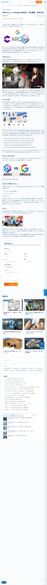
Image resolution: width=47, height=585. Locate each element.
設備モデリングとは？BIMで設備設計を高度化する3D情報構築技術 (17, 407)
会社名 (25, 253)
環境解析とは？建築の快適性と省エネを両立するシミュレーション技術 (17, 403)
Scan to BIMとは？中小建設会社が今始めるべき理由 (14, 378)
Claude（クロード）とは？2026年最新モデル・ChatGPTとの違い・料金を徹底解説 (20, 393)
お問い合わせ (6, 248)
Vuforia (27, 236)
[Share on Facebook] (37, 16)
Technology (24, 368)
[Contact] (45, 290)
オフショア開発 (17, 231)
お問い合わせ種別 (7, 264)
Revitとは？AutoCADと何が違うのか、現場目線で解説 (14, 395)
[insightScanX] (45, 294)
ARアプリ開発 (18, 48)
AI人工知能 (31, 368)
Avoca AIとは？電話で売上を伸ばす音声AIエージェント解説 (15, 382)
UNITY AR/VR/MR (8, 368)
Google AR (29, 102)
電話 (25, 259)
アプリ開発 (25, 186)
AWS (31, 370)
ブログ (6, 5)
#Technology (5, 18)
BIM (13, 370)
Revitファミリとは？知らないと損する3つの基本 (13, 384)
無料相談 (39, 2)
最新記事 (13, 414)
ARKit (22, 158)
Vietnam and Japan (39, 370)
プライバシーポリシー (10, 280)
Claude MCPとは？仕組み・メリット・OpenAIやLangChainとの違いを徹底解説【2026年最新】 (22, 386)
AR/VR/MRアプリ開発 (13, 5)
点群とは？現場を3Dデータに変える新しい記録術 (14, 380)
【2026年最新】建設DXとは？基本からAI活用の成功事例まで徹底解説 (17, 397)
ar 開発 (39, 234)
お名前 (5, 253)
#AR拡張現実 (15, 18)
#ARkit (10, 18)
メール (5, 259)
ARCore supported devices (23, 152)
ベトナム (12, 231)
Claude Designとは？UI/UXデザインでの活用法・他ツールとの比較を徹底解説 (19, 391)
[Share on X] (39, 16)
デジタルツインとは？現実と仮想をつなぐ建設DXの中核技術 (16, 405)
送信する (12, 284)
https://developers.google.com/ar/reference (28, 130)
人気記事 (34, 414)
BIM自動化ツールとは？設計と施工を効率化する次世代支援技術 (16, 409)
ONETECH (4, 229)
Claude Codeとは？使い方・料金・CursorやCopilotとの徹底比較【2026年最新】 (19, 389)
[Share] (44, 16)
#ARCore (20, 18)
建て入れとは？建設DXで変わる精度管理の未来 (13, 399)
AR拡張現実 (7, 370)
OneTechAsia (16, 368)
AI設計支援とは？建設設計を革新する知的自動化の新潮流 (15, 401)
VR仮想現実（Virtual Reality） (22, 370)
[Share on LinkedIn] (41, 16)
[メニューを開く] (44, 2)
